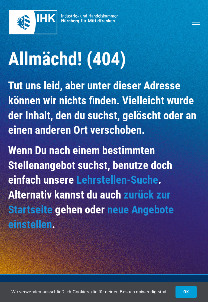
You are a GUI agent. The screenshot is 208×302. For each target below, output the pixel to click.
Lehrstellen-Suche (117, 179)
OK (185, 291)
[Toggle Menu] (195, 22)
